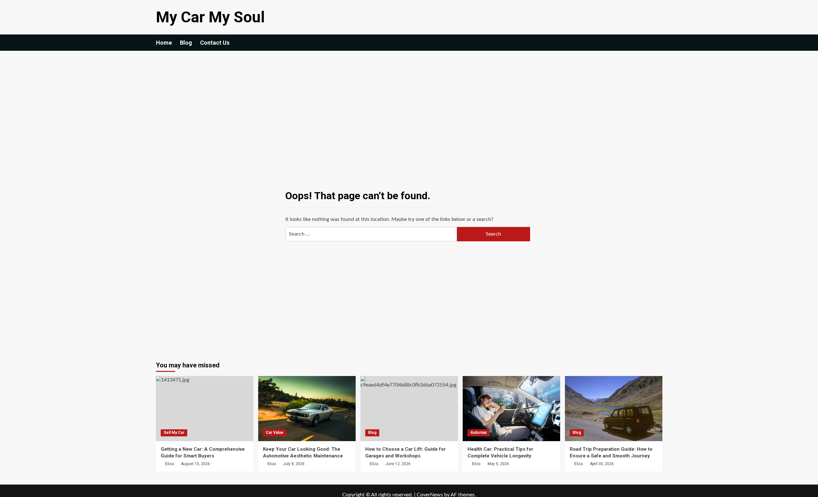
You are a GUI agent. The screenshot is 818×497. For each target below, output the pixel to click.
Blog (186, 42)
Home (164, 42)
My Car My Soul (210, 17)
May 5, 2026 (498, 464)
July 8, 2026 (294, 464)
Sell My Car (174, 432)
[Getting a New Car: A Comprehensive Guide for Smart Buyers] (204, 408)
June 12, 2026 (398, 464)
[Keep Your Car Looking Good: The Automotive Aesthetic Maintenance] (307, 408)
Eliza (169, 464)
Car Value (274, 432)
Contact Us (214, 42)
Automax (478, 432)
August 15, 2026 (195, 464)
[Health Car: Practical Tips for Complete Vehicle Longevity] (511, 408)
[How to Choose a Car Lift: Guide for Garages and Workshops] (409, 408)
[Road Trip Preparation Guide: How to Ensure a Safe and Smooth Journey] (613, 408)
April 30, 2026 (602, 464)
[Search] (658, 42)
